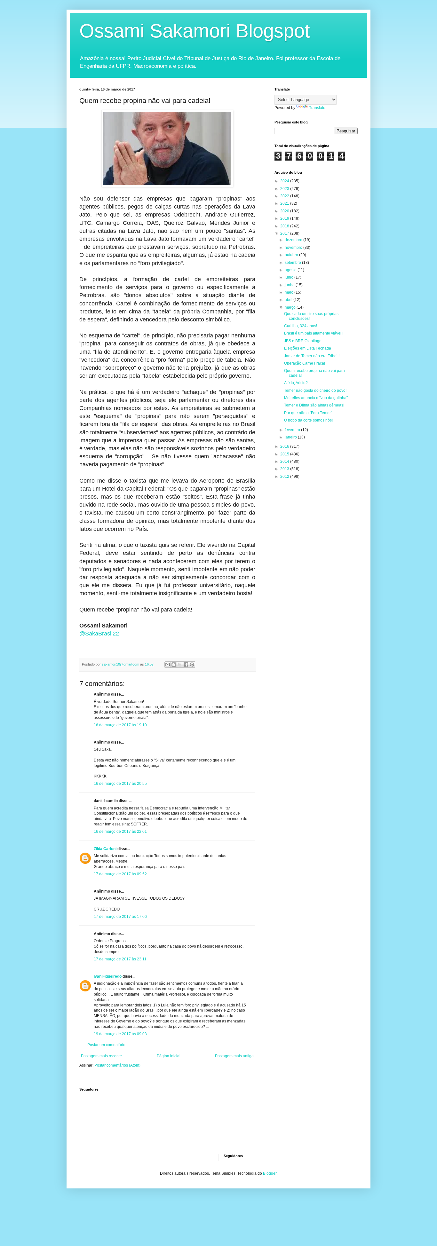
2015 (285, 454)
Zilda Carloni (105, 849)
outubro (292, 255)
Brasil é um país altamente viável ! (313, 333)
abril (289, 299)
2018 (285, 226)
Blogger (269, 1173)
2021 (285, 203)
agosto (291, 270)
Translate (317, 108)
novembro (294, 247)
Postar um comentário (106, 1045)
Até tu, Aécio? (296, 383)
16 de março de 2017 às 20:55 (120, 783)
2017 (285, 233)
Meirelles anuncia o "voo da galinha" (316, 398)
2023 (285, 188)
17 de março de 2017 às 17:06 (120, 916)
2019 (285, 218)
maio (289, 292)
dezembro (294, 240)
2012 (285, 476)
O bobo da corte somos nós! (308, 420)
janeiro (291, 437)
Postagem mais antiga (234, 1056)
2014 (285, 461)
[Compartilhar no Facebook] (186, 664)
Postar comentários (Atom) (117, 1065)
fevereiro (293, 430)
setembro (293, 262)
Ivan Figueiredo (108, 976)
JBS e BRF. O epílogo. (303, 341)
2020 (285, 211)
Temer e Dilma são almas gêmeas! (314, 405)
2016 (285, 446)
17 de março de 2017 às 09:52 (120, 874)
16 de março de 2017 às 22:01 (120, 831)
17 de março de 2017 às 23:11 (120, 959)
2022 (285, 196)
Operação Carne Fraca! (304, 363)
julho (289, 277)
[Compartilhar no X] (180, 664)
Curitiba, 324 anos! (300, 326)
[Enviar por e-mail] (167, 664)
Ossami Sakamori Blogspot (194, 31)
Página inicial (168, 1056)
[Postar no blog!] (174, 664)
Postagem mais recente (101, 1056)
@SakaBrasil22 (99, 633)
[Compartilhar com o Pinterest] (192, 664)
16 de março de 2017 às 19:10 (120, 725)
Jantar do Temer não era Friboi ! (311, 356)
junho (290, 285)
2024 (285, 181)
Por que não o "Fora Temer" (308, 413)
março (291, 307)
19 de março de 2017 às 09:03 (120, 1034)
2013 (285, 469)
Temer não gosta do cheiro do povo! (315, 390)
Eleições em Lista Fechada (307, 348)
